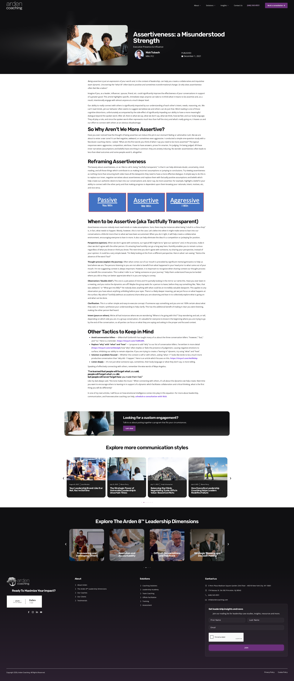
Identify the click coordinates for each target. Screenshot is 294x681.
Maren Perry (84, 484)
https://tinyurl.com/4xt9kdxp (183, 358)
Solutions (209, 5)
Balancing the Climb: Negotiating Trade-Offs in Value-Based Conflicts (123, 490)
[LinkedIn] (37, 612)
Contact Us (238, 5)
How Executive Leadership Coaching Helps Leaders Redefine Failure (165, 490)
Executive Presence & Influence (148, 46)
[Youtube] (41, 612)
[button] (63, 478)
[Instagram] (33, 612)
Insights (224, 5)
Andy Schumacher (126, 484)
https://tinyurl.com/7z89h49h (130, 341)
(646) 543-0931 (253, 5)
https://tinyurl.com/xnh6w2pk (106, 348)
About (196, 5)
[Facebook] (29, 612)
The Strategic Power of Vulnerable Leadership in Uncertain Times (82, 490)
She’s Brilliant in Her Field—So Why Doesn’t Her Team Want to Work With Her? (207, 490)
